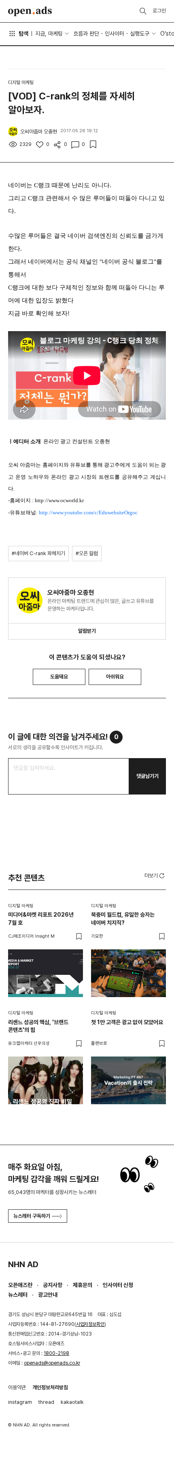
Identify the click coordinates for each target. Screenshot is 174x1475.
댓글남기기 (147, 776)
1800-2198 (56, 1353)
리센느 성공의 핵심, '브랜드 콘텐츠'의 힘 (38, 1026)
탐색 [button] (23, 33)
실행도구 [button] (139, 33)
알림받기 (87, 631)
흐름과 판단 (86, 33)
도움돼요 (59, 677)
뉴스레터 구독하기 (31, 1216)
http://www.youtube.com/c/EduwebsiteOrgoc (88, 512)
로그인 (159, 11)
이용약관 (17, 1387)
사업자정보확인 (90, 1324)
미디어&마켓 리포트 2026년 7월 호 (41, 918)
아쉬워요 (115, 677)
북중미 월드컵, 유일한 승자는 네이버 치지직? (123, 918)
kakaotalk (72, 1402)
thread (46, 1402)
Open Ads (30, 11)
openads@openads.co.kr (52, 1363)
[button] (155, 875)
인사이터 (114, 33)
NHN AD (23, 1264)
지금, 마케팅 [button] (49, 33)
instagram (20, 1402)
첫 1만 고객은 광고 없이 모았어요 (127, 1022)
